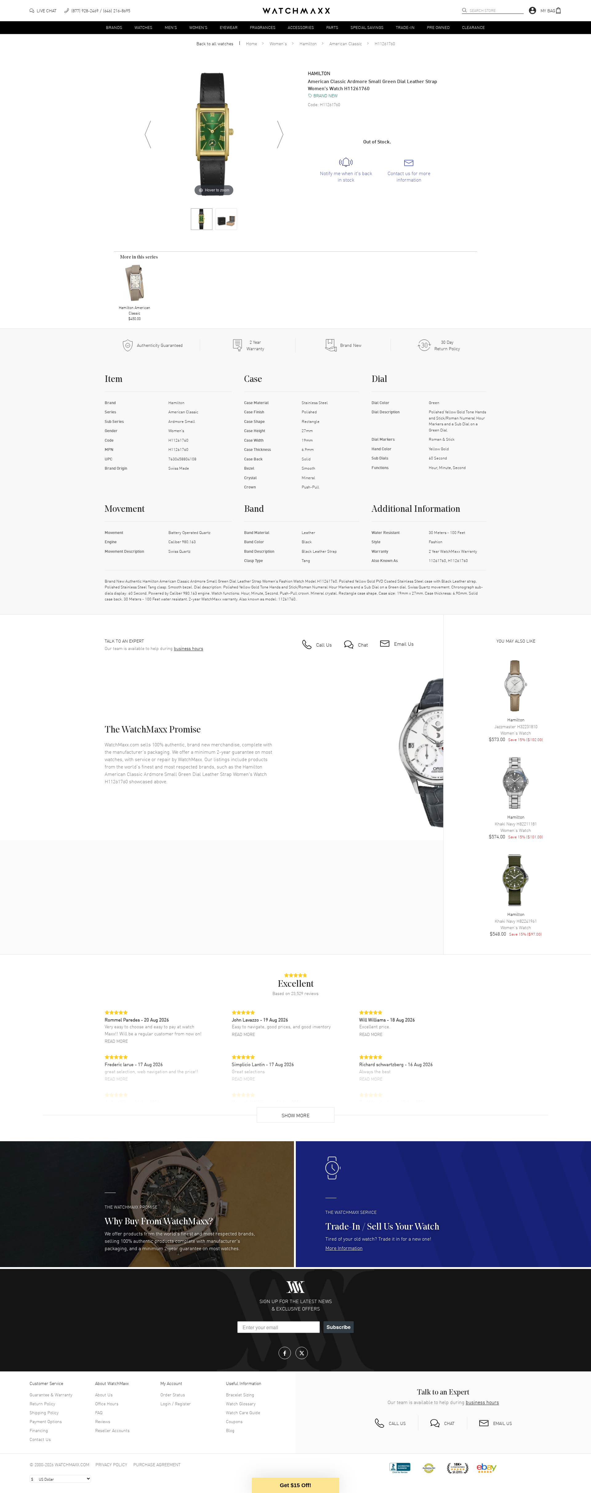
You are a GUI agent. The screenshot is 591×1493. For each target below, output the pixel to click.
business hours (188, 648)
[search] (464, 10)
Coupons (234, 1421)
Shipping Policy (44, 1412)
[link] (346, 170)
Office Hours (107, 1403)
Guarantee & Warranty (51, 1394)
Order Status (172, 1394)
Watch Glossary (240, 1403)
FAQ (99, 1412)
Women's (198, 27)
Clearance (473, 27)
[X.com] (302, 1353)
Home (251, 43)
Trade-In (405, 27)
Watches (143, 27)
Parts (332, 27)
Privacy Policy (111, 1464)
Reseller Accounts (112, 1430)
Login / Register (175, 1403)
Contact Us (40, 1439)
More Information (344, 1247)
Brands (114, 27)
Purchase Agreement (157, 1464)
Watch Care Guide (243, 1412)
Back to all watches (214, 43)
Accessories (301, 27)
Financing (39, 1430)
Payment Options (46, 1421)
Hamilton (308, 43)
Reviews (102, 1421)
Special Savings (367, 27)
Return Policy (42, 1403)
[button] (551, 10)
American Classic (345, 43)
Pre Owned (438, 27)
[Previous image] (148, 134)
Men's (171, 27)
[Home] (296, 11)
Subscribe (339, 1326)
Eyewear (229, 27)
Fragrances (262, 27)
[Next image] (280, 134)
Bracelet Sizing (240, 1394)
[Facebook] (285, 1353)
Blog (230, 1430)
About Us (104, 1394)
